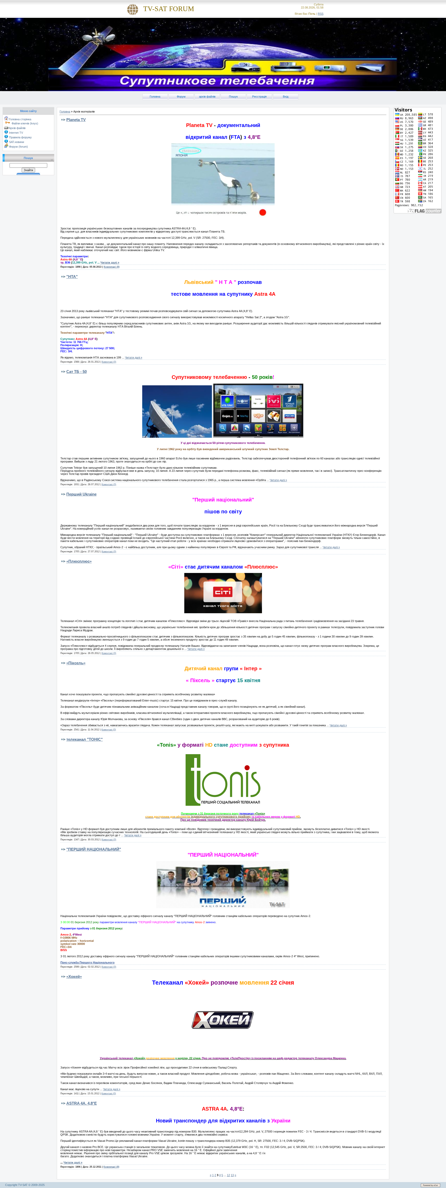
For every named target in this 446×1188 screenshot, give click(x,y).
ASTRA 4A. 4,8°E (81, 1103)
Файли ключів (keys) (24, 123)
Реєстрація (259, 96)
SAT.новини (16, 141)
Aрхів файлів (17, 128)
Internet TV (15, 132)
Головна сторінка (19, 119)
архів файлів (207, 96)
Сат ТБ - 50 (76, 371)
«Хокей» (74, 976)
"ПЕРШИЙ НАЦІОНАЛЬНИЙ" (93, 849)
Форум (181, 96)
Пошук (233, 96)
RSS (320, 13)
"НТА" (72, 276)
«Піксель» (75, 663)
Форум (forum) (18, 146)
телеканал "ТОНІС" (84, 739)
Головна (155, 96)
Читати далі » (109, 262)
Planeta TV (76, 119)
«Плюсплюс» (79, 561)
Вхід (285, 96)
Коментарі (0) (112, 267)
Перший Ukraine (81, 494)
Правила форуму (20, 137)
